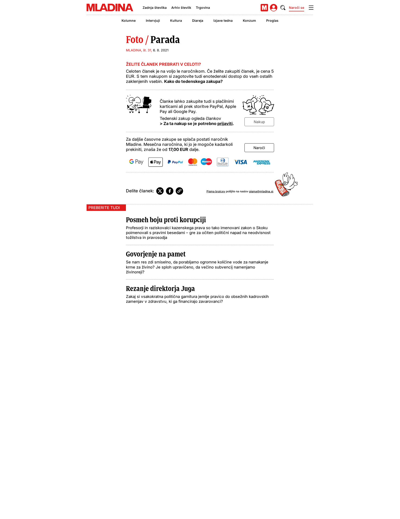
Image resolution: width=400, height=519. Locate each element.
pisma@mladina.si (261, 191)
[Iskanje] (283, 7)
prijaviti (225, 123)
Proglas (272, 20)
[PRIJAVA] (273, 7)
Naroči (259, 147)
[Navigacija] (311, 7)
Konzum (249, 20)
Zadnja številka (155, 7)
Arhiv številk (181, 7)
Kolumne (129, 20)
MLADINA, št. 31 (138, 50)
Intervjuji (153, 20)
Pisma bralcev (215, 191)
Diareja (197, 20)
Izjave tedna (223, 20)
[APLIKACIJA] (264, 7)
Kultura (176, 20)
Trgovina (203, 7)
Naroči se (296, 7)
